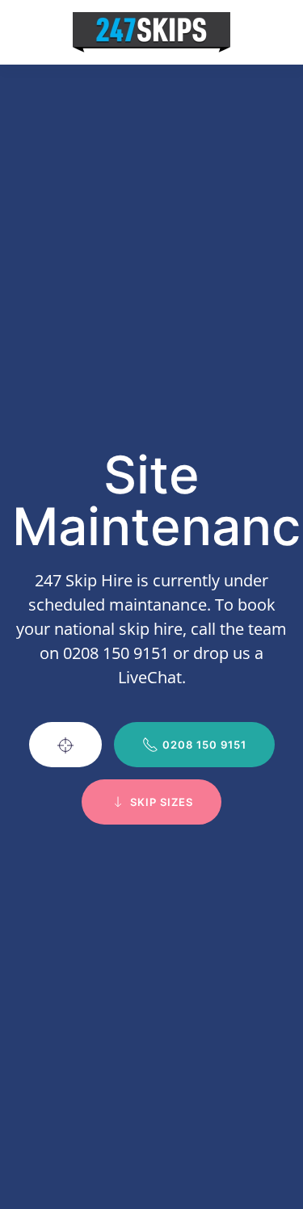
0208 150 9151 (204, 744)
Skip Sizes (161, 802)
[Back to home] (151, 32)
